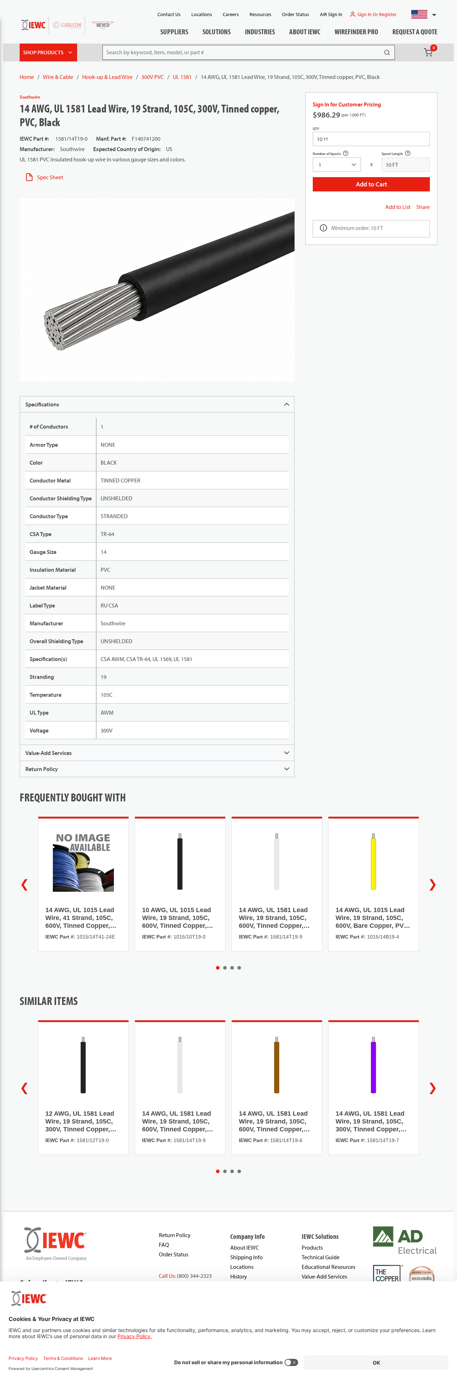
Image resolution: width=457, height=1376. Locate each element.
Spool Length (400, 154)
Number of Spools (334, 154)
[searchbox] (337, 164)
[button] (420, 14)
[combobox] (420, 14)
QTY (316, 128)
